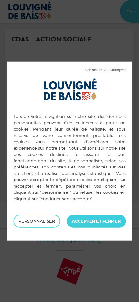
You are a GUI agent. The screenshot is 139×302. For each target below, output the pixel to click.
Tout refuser (105, 70)
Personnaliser (36, 221)
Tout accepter (96, 221)
